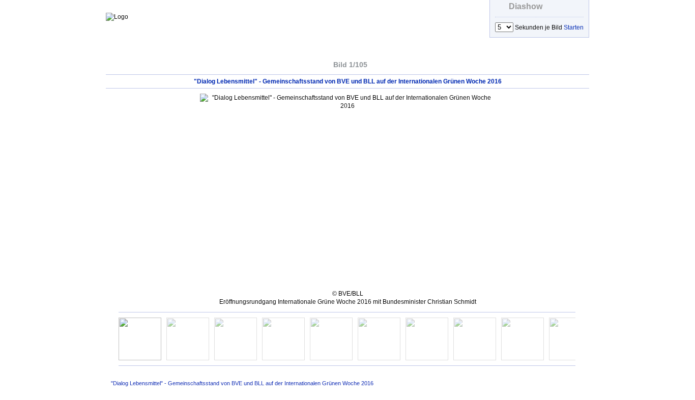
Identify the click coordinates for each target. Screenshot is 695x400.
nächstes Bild (389, 63)
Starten (574, 27)
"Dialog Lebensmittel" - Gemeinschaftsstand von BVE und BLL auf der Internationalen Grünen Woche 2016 (242, 383)
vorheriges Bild (311, 63)
